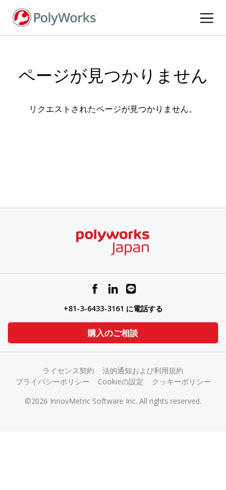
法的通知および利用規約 (142, 370)
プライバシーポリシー (52, 381)
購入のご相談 (113, 333)
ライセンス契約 (68, 370)
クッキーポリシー (181, 381)
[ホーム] (55, 17)
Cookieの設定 (120, 381)
